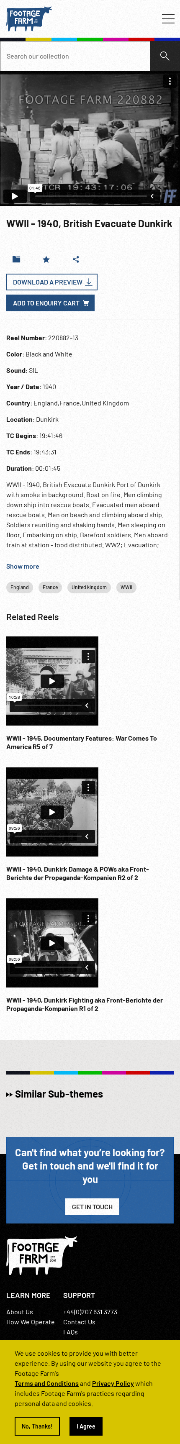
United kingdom (89, 587)
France (50, 587)
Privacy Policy (113, 1383)
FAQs (70, 1332)
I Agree (86, 1426)
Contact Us (79, 1322)
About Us (19, 1312)
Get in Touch (92, 1207)
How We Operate (30, 1322)
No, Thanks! (37, 1426)
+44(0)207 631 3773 (90, 1312)
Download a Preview (47, 282)
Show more (22, 566)
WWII (126, 587)
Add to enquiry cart (46, 303)
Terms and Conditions (47, 1383)
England (19, 587)
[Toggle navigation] (168, 19)
